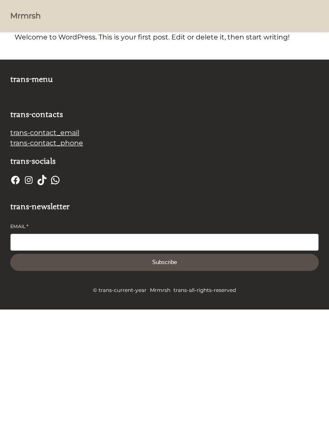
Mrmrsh (25, 16)
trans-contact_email (44, 133)
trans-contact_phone (46, 143)
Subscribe (164, 262)
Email (19, 226)
